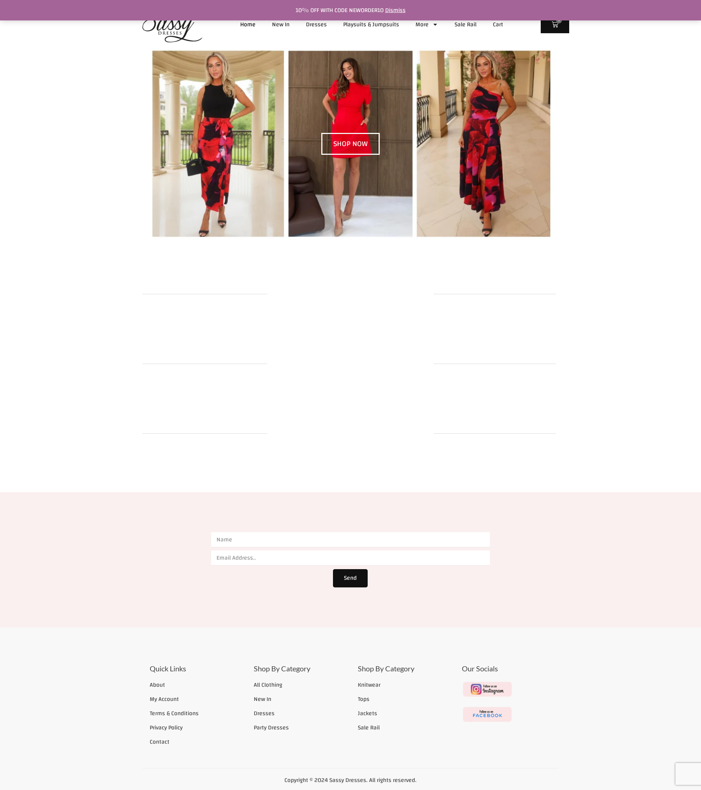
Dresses (316, 24)
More (422, 24)
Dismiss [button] (395, 10)
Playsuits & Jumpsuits (371, 24)
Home (248, 24)
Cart (498, 24)
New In (281, 24)
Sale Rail (465, 24)
